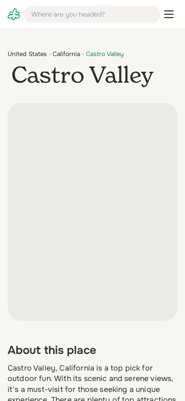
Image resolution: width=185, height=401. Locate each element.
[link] (14, 14)
